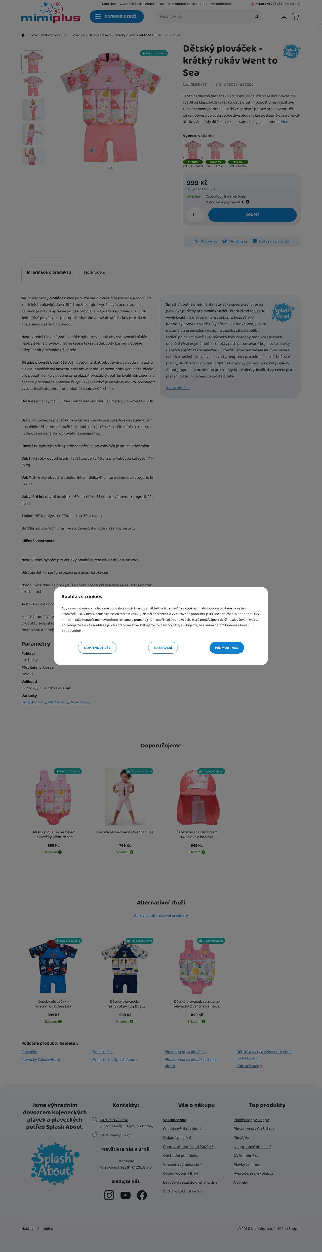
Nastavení (163, 648)
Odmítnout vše (97, 648)
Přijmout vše (226, 648)
